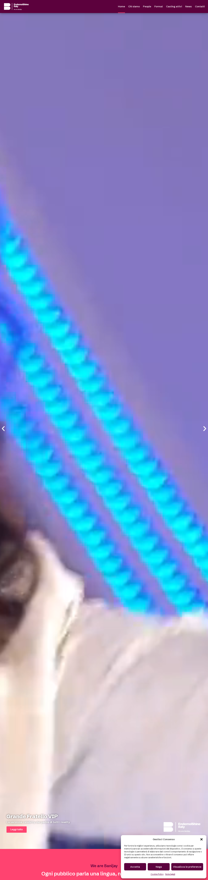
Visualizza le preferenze (187, 866)
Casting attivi (174, 6)
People (147, 6)
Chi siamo (134, 6)
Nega (159, 866)
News (188, 6)
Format (158, 6)
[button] (201, 839)
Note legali (170, 874)
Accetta (135, 866)
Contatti (200, 6)
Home (121, 6)
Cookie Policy (157, 874)
